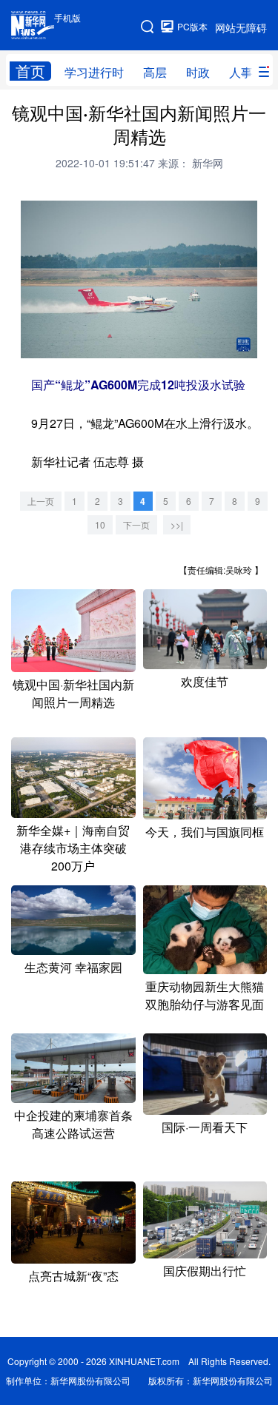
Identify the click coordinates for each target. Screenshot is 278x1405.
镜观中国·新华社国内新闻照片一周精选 (73, 693)
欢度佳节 (204, 681)
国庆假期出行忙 (204, 1270)
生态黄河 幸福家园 (73, 967)
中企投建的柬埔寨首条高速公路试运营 (73, 1124)
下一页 (136, 524)
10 (100, 524)
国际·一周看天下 (205, 1127)
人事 (241, 72)
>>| (177, 524)
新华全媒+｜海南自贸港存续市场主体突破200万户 (73, 848)
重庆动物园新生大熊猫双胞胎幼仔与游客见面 (204, 995)
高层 (155, 72)
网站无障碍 (241, 27)
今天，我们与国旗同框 (204, 831)
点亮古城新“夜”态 (73, 1275)
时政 (198, 72)
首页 (30, 71)
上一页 (40, 500)
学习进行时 (94, 72)
